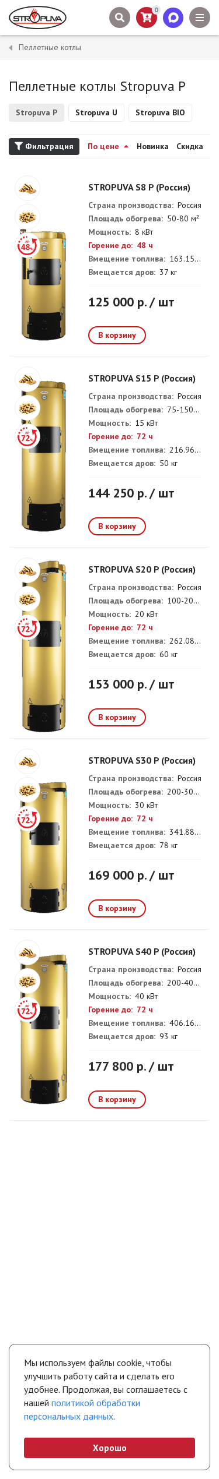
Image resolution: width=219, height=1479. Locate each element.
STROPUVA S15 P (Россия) (142, 378)
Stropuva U (96, 112)
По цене (104, 146)
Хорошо (110, 1447)
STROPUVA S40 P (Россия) (142, 951)
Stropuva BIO (160, 112)
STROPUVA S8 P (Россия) (139, 187)
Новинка (153, 146)
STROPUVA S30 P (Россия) (142, 760)
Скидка (189, 146)
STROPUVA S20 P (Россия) (142, 569)
